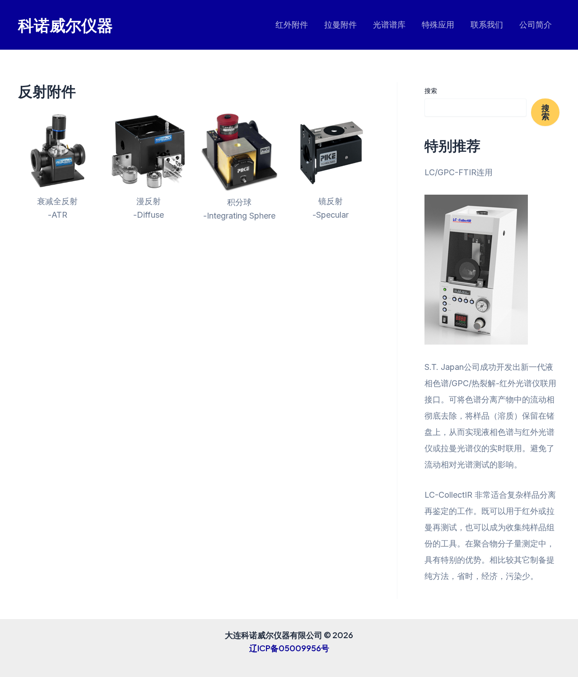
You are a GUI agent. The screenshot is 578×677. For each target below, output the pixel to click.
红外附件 (291, 24)
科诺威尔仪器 (65, 25)
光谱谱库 (389, 24)
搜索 (430, 90)
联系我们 (487, 24)
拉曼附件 (340, 24)
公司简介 (535, 24)
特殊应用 (438, 24)
